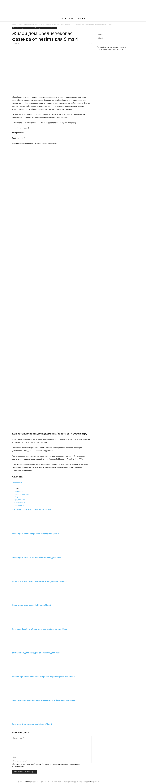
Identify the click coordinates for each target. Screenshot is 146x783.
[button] (131, 18)
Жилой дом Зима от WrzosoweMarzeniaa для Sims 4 (36, 557)
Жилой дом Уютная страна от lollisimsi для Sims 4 (35, 534)
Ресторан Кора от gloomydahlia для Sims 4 (32, 724)
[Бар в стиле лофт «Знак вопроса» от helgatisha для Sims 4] (24, 577)
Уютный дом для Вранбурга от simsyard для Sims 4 (36, 653)
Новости (81, 18)
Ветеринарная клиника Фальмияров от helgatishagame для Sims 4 (43, 676)
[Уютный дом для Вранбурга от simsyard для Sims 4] (24, 649)
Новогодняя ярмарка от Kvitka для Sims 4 (31, 605)
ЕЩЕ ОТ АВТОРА (44, 510)
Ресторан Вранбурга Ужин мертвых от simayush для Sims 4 (40, 629)
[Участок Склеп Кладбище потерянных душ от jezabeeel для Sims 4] (24, 696)
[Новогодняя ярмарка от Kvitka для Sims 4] (24, 601)
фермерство (19, 505)
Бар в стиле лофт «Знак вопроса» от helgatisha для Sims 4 (39, 581)
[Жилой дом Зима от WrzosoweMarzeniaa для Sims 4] (24, 553)
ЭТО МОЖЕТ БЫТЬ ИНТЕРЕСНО (25, 510)
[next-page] (12, 729)
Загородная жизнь (21, 494)
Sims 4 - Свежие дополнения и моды (31, 25)
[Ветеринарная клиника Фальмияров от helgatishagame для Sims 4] (24, 672)
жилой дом (18, 491)
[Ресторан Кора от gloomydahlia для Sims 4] (24, 720)
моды (16, 497)
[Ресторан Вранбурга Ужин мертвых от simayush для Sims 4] (24, 625)
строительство (20, 502)
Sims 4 (63, 18)
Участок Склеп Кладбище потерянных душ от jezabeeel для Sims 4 (44, 700)
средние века (19, 500)
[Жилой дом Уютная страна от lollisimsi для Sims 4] (24, 530)
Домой (14, 25)
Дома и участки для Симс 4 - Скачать (58, 25)
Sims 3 (71, 18)
